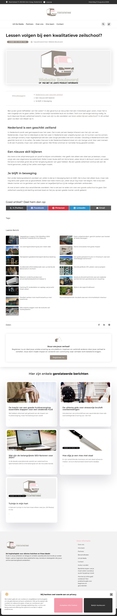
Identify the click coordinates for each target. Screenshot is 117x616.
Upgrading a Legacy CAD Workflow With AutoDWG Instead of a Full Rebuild (35, 237)
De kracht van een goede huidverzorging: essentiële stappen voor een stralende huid (31, 408)
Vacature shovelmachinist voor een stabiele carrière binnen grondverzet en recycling (90, 278)
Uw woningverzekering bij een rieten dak (35, 247)
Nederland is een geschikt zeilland (49, 95)
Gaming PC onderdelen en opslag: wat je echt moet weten (37, 288)
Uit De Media (18, 24)
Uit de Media (82, 558)
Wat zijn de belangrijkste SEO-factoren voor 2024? (31, 456)
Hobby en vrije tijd (17, 42)
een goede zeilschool (86, 187)
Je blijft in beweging (44, 101)
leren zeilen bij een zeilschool (84, 116)
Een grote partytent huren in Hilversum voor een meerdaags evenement (92, 258)
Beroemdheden (83, 555)
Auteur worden (83, 565)
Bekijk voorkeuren (98, 605)
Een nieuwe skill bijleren (45, 98)
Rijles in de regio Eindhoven (84, 287)
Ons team (50, 24)
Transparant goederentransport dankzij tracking (38, 257)
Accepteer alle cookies (68, 605)
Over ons (39, 24)
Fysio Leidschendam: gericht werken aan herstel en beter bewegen (92, 237)
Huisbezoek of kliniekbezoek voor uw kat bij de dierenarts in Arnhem (37, 268)
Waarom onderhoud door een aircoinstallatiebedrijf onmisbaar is (33, 278)
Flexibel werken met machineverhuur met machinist (36, 298)
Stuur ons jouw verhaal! (58, 346)
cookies (40, 605)
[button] (111, 594)
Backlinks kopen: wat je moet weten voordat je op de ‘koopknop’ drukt (86, 571)
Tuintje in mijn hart (18, 503)
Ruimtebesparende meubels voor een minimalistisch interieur (83, 297)
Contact (60, 24)
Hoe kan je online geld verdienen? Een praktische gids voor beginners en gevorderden (85, 581)
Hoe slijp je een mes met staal (77, 455)
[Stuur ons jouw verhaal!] (58, 339)
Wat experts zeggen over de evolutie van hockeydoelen (35, 308)
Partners (29, 24)
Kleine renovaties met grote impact (87, 247)
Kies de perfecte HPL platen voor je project (89, 267)
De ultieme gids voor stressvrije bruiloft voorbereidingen (82, 408)
